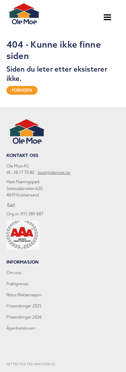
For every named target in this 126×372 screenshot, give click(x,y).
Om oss (13, 272)
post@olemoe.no (54, 172)
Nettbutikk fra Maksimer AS (30, 364)
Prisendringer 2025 (24, 306)
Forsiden (22, 90)
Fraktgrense (17, 283)
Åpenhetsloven (20, 328)
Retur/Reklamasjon (24, 294)
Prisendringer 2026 (24, 317)
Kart (11, 204)
